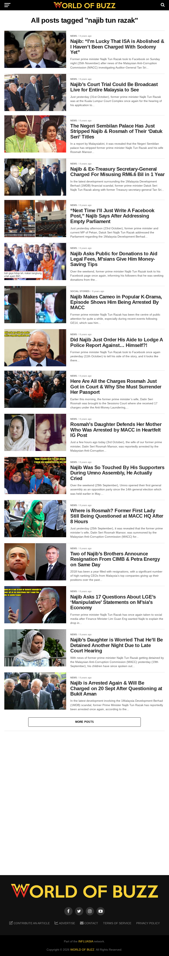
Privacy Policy (148, 923)
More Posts (84, 721)
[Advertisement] (84, 800)
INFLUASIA (85, 941)
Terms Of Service (117, 923)
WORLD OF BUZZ (82, 949)
